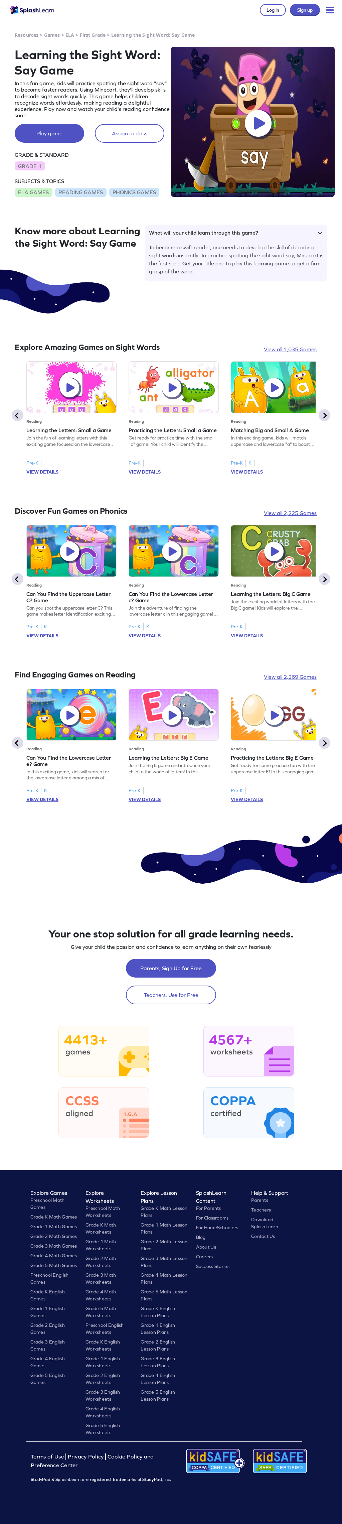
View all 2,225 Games (290, 513)
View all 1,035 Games (290, 349)
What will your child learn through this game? (203, 233)
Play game (49, 133)
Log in (273, 10)
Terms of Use (48, 1456)
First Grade (93, 35)
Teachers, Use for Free (171, 995)
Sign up (305, 10)
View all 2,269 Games (290, 677)
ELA (69, 35)
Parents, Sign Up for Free (171, 968)
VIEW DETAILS (42, 472)
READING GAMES (80, 192)
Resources (26, 35)
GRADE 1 (29, 166)
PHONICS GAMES (134, 192)
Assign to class (129, 133)
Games (52, 35)
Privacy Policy (86, 1456)
